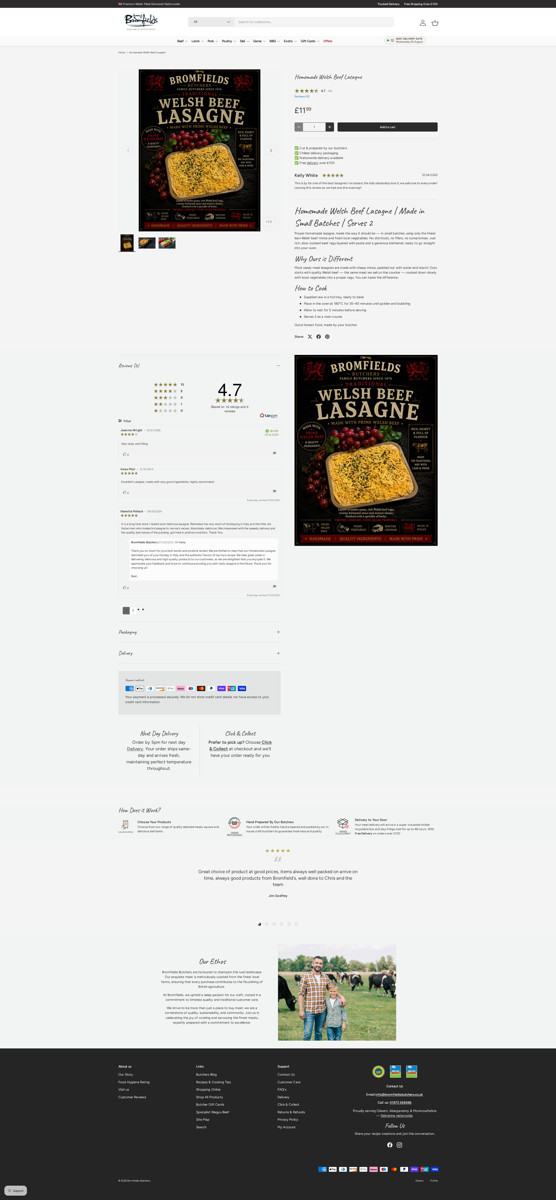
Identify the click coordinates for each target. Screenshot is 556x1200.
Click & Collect (288, 1104)
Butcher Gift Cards (210, 1104)
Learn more (174, 4)
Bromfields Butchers (138, 1180)
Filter (127, 421)
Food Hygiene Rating (134, 1082)
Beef (180, 41)
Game (257, 41)
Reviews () (302, 96)
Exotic (288, 41)
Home (121, 52)
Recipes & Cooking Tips (213, 1082)
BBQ (273, 41)
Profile (434, 1180)
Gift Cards (308, 41)
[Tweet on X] (310, 336)
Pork (211, 41)
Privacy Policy (288, 1119)
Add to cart (387, 127)
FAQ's (282, 1089)
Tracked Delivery (388, 4)
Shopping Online (208, 1089)
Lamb (195, 41)
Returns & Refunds (291, 1112)
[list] (199, 150)
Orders (419, 1180)
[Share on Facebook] (318, 336)
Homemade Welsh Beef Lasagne (147, 52)
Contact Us (286, 1074)
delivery (312, 163)
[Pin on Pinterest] (327, 336)
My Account (287, 1127)
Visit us (123, 1089)
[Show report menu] (274, 453)
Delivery (135, 748)
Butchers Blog (206, 1074)
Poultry (227, 41)
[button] (435, 23)
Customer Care (289, 1082)
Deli (242, 41)
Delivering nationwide (396, 1116)
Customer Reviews (132, 1097)
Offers (327, 41)
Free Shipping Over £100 (421, 4)
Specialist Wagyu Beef (212, 1112)
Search (201, 1127)
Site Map (202, 1119)
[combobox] (291, 22)
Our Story (125, 1074)
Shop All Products (209, 1097)
